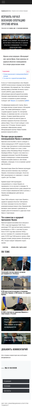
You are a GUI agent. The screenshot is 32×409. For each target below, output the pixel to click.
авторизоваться (5, 357)
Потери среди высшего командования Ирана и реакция (15, 75)
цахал (25, 247)
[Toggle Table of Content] (27, 71)
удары (21, 247)
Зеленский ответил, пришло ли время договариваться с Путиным (13, 273)
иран (17, 247)
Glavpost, (13, 101)
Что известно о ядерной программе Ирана (14, 78)
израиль (13, 247)
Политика (5, 247)
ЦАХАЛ (27, 101)
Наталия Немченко (23, 28)
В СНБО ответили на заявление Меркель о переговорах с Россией (14, 313)
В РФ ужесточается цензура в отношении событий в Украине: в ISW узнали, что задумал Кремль (16, 293)
